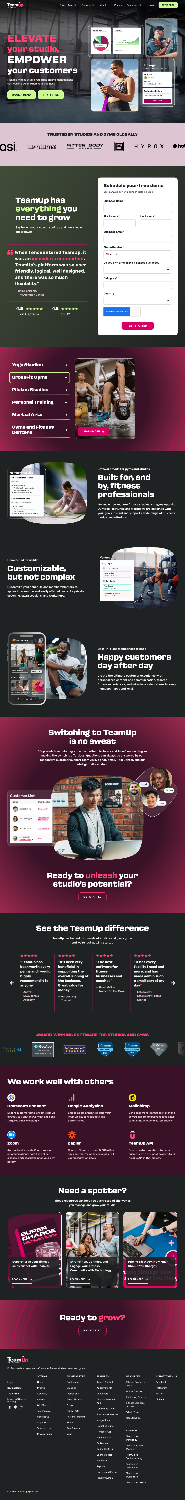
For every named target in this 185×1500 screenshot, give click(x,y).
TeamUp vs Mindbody (132, 1438)
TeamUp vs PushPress (132, 1475)
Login (151, 5)
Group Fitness (74, 1399)
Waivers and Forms (107, 1472)
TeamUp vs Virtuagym (132, 1466)
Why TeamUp (44, 1405)
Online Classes (104, 1454)
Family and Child (106, 1408)
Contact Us (43, 1416)
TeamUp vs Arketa (136, 1482)
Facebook (161, 1382)
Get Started (92, 896)
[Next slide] (173, 983)
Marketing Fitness (136, 1397)
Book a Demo (21, 94)
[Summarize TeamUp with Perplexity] (21, 1407)
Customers (102, 1393)
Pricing (118, 5)
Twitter (159, 1393)
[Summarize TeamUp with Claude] (9, 1407)
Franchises (73, 1393)
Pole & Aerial (73, 1428)
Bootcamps (73, 1382)
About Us (104, 5)
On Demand (103, 1443)
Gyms (70, 1405)
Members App (104, 1431)
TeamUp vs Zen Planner (134, 1447)
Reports (101, 1466)
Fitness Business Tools (135, 1384)
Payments (102, 1460)
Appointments (104, 1388)
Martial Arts (73, 1411)
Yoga (69, 1434)
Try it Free (168, 5)
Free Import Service (107, 1414)
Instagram (161, 1388)
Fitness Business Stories (135, 1405)
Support (41, 1422)
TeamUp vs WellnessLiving (134, 1456)
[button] (68, 5)
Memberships (104, 1437)
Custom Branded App (106, 1401)
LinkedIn (160, 1399)
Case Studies (133, 1418)
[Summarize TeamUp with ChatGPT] (15, 1407)
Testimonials (43, 1411)
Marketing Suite (105, 1426)
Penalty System (105, 1477)
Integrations (103, 1420)
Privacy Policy (44, 1434)
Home (40, 1382)
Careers (41, 1399)
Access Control (105, 1382)
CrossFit (71, 1388)
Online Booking (105, 1449)
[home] (15, 5)
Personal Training (76, 1416)
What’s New (132, 1412)
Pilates (70, 1422)
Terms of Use (44, 1428)
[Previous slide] (12, 983)
